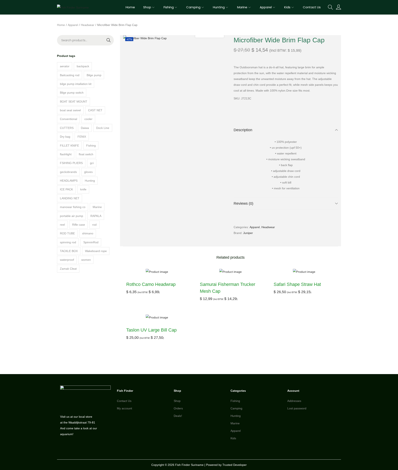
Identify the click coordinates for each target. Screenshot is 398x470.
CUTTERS (67, 128)
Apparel (73, 25)
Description (243, 130)
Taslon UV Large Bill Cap (151, 330)
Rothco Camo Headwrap (151, 284)
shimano (87, 233)
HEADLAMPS (69, 180)
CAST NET (95, 110)
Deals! (178, 415)
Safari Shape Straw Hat (297, 284)
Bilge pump (94, 75)
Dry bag (65, 136)
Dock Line (102, 128)
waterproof (67, 259)
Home (61, 25)
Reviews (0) (243, 203)
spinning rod (68, 242)
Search (100, 42)
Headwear (87, 25)
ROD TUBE (67, 233)
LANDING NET (69, 198)
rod (94, 224)
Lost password (296, 408)
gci (92, 163)
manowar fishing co (72, 207)
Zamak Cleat (68, 268)
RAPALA (95, 216)
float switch (86, 154)
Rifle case (78, 224)
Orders (178, 408)
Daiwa (85, 128)
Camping (236, 408)
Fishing (91, 145)
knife (83, 189)
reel (62, 224)
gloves (88, 172)
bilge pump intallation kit (75, 84)
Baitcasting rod (69, 75)
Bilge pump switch (72, 92)
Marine (97, 207)
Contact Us (124, 401)
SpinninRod (90, 242)
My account (124, 408)
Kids (233, 438)
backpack (83, 66)
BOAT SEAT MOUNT (73, 101)
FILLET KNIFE (69, 145)
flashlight (66, 154)
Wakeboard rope (96, 251)
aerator (64, 66)
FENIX (82, 136)
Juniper (248, 233)
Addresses (294, 401)
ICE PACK (66, 189)
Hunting (90, 180)
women (86, 259)
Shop (177, 401)
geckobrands (68, 172)
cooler (88, 119)
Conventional (68, 119)
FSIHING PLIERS (71, 163)
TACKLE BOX (69, 251)
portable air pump (71, 216)
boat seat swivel (70, 110)
